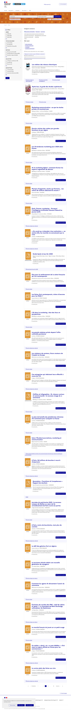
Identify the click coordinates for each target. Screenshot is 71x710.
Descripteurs (9, 68)
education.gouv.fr (39, 700)
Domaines (38, 31)
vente (25, 38)
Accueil (5, 10)
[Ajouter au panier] (57, 76)
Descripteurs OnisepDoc (30, 31)
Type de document (10, 41)
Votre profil (11, 10)
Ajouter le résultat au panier (31, 54)
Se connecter (63, 4)
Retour (9, 24)
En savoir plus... (35, 74)
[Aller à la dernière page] (62, 686)
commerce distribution (39, 34)
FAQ (30, 10)
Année (7, 32)
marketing (37, 37)
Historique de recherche (14, 19)
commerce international (29, 35)
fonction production (29, 45)
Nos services (24, 10)
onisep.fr (60, 700)
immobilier (27, 47)
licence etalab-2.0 (41, 708)
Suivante (57, 686)
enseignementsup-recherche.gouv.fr (50, 700)
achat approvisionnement (29, 34)
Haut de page (64, 693)
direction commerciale (28, 37)
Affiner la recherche (40, 54)
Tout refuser (21, 705)
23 (53, 686)
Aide (49, 19)
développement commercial (40, 35)
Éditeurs (8, 50)
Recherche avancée (56, 19)
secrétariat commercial (29, 48)
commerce (43, 31)
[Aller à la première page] (28, 686)
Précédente (34, 686)
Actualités (17, 10)
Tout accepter (29, 705)
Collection (8, 59)
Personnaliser (12, 705)
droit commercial (28, 44)
